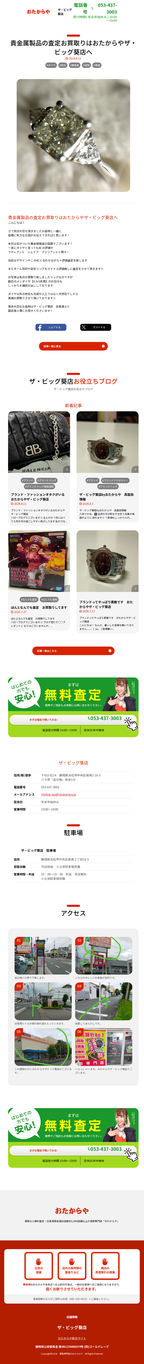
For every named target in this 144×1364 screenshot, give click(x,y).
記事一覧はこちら (47, 650)
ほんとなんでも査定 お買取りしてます (39, 607)
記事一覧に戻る (52, 346)
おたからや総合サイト (72, 1338)
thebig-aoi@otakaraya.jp (58, 794)
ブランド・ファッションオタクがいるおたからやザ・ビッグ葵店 (38, 496)
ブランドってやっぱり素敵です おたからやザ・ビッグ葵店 (106, 604)
